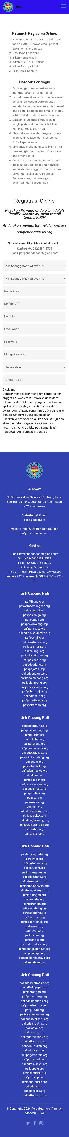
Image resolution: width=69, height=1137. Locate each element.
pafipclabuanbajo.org (34, 784)
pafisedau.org (34, 829)
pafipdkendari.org (34, 1073)
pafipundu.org (34, 1010)
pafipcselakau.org (34, 815)
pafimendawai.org (34, 962)
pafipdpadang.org (34, 664)
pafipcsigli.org (34, 637)
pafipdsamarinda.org (34, 1001)
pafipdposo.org (34, 1086)
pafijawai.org (34, 859)
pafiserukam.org (34, 867)
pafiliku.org (34, 797)
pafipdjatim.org (34, 734)
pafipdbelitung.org (34, 700)
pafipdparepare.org (34, 1082)
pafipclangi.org (34, 651)
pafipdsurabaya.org (34, 752)
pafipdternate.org (34, 1095)
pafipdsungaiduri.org (34, 881)
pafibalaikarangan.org (34, 824)
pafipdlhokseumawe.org (34, 633)
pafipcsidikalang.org (34, 624)
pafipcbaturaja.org (34, 691)
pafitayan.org (34, 930)
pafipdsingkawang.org (34, 820)
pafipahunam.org (34, 904)
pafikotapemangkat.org (34, 606)
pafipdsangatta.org (34, 1023)
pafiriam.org (34, 806)
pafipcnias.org (34, 619)
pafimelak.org (34, 1028)
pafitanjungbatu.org (34, 854)
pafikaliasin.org (34, 833)
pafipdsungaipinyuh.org (34, 890)
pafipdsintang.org (34, 876)
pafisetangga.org (34, 992)
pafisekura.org (34, 802)
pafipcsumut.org (34, 610)
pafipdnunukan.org (34, 1046)
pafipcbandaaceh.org (34, 533)
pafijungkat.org (34, 917)
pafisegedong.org (34, 912)
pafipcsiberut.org (34, 660)
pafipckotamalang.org (34, 757)
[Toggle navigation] (63, 5)
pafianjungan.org (34, 895)
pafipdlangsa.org (35, 628)
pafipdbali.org (35, 761)
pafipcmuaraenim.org (35, 687)
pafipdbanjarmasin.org (34, 983)
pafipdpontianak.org (34, 921)
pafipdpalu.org (34, 1068)
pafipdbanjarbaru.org (34, 1019)
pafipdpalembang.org (34, 678)
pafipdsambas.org (34, 788)
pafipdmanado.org (34, 1059)
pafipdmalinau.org (35, 1050)
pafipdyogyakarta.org (34, 748)
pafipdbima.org (34, 775)
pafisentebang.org (34, 863)
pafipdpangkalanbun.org (34, 949)
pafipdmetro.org (34, 696)
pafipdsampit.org (34, 953)
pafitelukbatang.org (34, 944)
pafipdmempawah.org (34, 886)
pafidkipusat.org (34, 519)
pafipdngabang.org (34, 908)
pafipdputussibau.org (35, 1005)
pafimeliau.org (34, 935)
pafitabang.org (34, 1032)
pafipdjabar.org (34, 739)
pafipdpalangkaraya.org (34, 957)
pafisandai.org (34, 940)
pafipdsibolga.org (34, 615)
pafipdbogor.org (34, 779)
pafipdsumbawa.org (35, 770)
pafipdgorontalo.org (34, 1055)
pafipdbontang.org (34, 996)
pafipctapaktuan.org (34, 655)
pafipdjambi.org (34, 669)
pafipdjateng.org (35, 743)
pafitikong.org (34, 601)
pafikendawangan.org (34, 1014)
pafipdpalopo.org (34, 1077)
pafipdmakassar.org (34, 1064)
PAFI (19, 6)
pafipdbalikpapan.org (34, 987)
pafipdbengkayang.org (34, 811)
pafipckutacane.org (34, 642)
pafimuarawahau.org (34, 1037)
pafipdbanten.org (34, 705)
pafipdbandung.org (34, 725)
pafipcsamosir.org (34, 646)
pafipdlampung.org (34, 682)
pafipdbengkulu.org (34, 673)
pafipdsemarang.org (34, 730)
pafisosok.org (34, 926)
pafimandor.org (35, 899)
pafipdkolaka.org (34, 1091)
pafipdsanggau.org (34, 872)
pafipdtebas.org (34, 793)
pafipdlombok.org (34, 766)
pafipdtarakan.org (34, 1041)
